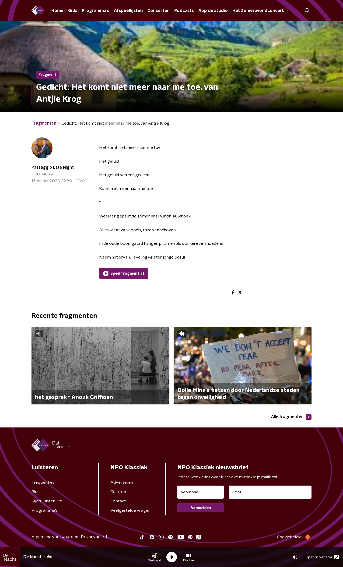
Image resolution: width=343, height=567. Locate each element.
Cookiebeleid (289, 537)
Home (57, 11)
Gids (72, 11)
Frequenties (43, 482)
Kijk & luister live (47, 501)
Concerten (158, 11)
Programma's (95, 11)
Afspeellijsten (128, 11)
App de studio (213, 11)
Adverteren (121, 482)
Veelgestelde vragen (130, 510)
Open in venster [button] (318, 557)
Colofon (118, 492)
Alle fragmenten (287, 417)
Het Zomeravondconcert (258, 11)
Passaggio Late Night (53, 167)
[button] (154, 557)
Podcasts (184, 11)
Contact (118, 501)
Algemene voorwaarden (55, 537)
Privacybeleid (94, 537)
